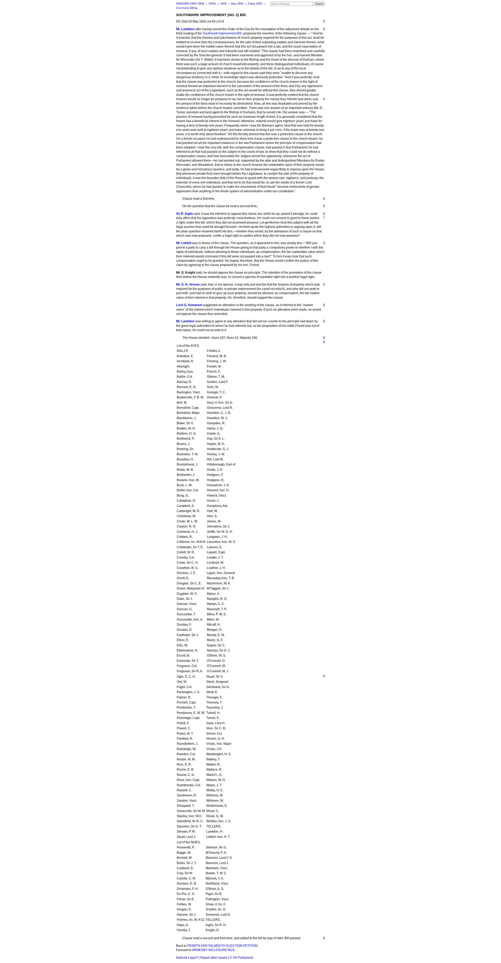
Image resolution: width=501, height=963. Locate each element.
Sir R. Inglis (184, 213)
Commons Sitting (186, 7)
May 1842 (237, 3)
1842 (223, 3)
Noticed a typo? (187, 957)
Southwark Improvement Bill (222, 33)
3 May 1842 (255, 3)
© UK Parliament (241, 957)
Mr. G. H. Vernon (188, 284)
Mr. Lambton (185, 29)
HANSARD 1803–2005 (190, 3)
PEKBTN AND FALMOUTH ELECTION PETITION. (222, 945)
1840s (212, 3)
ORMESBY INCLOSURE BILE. (213, 950)
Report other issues (213, 957)
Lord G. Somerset (189, 305)
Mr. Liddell (183, 243)
